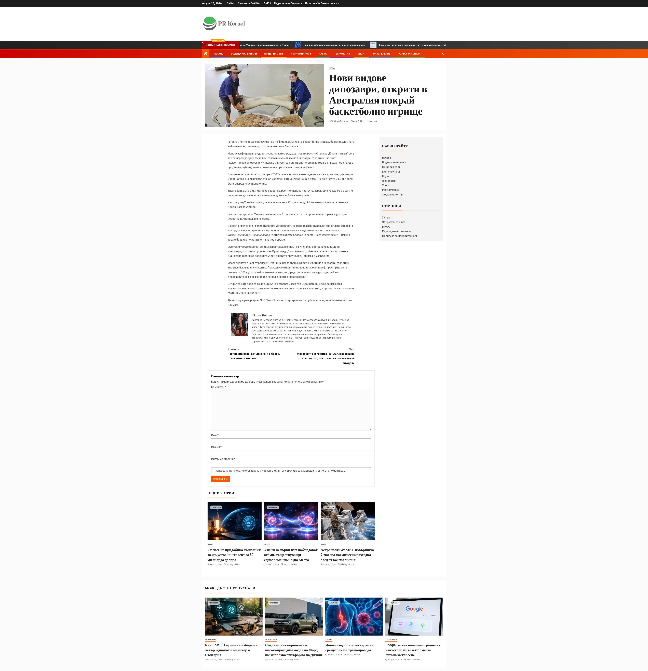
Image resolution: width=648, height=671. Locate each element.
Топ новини (210, 640)
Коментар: (218, 387)
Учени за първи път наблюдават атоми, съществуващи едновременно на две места (291, 554)
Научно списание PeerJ (299, 167)
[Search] (443, 53)
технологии (271, 640)
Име (215, 435)
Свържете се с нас (249, 3)
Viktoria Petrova (340, 121)
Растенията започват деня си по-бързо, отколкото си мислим (254, 354)
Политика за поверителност (322, 3)
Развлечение (381, 53)
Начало (218, 53)
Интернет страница (223, 459)
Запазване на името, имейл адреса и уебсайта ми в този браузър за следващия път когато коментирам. (280, 470)
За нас (231, 3)
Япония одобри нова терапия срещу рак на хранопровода (294, 44)
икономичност (301, 53)
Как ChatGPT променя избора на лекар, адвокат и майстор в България (231, 650)
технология (342, 53)
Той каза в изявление (315, 255)
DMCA (267, 3)
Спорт (361, 53)
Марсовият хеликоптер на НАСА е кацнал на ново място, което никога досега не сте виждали (325, 356)
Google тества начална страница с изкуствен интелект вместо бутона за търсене (382, 44)
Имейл (216, 447)
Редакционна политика (288, 3)
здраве (328, 640)
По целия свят (273, 53)
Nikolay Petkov (233, 564)
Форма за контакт (410, 53)
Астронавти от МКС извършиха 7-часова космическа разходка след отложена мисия (347, 554)
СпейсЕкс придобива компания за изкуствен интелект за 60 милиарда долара (234, 554)
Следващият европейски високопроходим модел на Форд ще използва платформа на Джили (293, 650)
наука (332, 68)
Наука (323, 53)
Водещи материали (244, 53)
